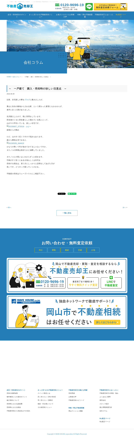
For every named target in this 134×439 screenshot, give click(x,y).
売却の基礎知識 (12, 393)
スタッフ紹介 (104, 404)
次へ (124, 207)
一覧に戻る (67, 213)
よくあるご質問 (105, 397)
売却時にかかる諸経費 (14, 404)
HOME (9, 77)
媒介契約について (13, 400)
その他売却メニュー (45, 407)
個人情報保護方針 (106, 407)
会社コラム (16, 77)
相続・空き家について (45, 404)
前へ (9, 207)
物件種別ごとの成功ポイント (17, 397)
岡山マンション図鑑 (76, 411)
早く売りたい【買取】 (45, 400)
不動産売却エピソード (76, 400)
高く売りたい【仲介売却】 (47, 397)
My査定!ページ (105, 421)
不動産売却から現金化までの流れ (18, 411)
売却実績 (72, 393)
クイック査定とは (44, 393)
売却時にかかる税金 (14, 407)
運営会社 (103, 400)
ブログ (27, 100)
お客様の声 (72, 397)
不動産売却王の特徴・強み (109, 393)
